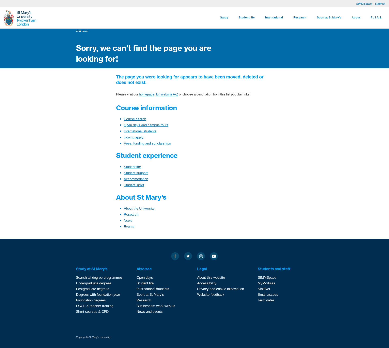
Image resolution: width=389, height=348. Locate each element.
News (128, 221)
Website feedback (210, 295)
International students (140, 131)
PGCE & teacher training (94, 306)
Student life (247, 17)
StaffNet (380, 3)
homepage (146, 94)
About (356, 17)
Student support (136, 173)
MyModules (266, 283)
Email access (268, 295)
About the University (139, 208)
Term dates (266, 300)
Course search (135, 119)
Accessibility (206, 283)
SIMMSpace (364, 3)
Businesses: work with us (156, 306)
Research (299, 17)
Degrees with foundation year (98, 295)
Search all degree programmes (99, 277)
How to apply (133, 137)
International (274, 17)
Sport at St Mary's (329, 17)
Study (224, 17)
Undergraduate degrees (93, 283)
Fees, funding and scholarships (147, 143)
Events (129, 227)
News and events (150, 312)
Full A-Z (376, 17)
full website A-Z (167, 94)
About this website (211, 277)
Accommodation (136, 179)
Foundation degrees (91, 300)
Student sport (134, 185)
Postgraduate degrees (92, 289)
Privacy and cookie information (220, 289)
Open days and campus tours (146, 125)
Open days (145, 277)
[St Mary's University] (20, 18)
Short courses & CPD (92, 312)
